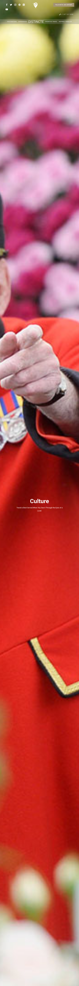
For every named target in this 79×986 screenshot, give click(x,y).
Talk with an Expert (63, 4)
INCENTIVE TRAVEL (51, 21)
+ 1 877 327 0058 (67, 14)
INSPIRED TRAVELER (65, 21)
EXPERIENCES (22, 21)
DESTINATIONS (12, 21)
